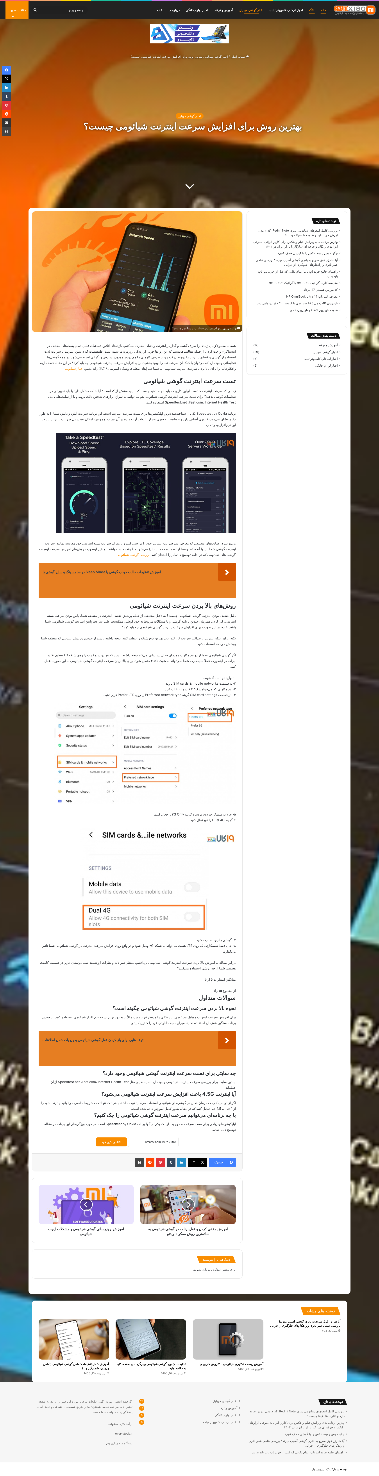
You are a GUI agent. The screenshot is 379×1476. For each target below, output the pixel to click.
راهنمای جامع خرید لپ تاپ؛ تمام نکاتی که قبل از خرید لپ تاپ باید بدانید (298, 1452)
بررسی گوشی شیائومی (133, 555)
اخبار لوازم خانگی (197, 10)
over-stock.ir (123, 1433)
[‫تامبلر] (171, 1162)
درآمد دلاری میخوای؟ (119, 1424)
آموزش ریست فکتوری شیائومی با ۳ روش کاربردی (231, 1364)
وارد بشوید (200, 1269)
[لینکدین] (181, 1162)
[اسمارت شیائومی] (355, 10)
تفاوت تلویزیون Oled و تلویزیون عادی (314, 310)
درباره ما (174, 10)
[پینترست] (160, 1162)
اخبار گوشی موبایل (251, 10)
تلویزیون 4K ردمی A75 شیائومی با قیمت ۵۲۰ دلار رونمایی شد (297, 303)
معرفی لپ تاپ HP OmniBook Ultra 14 (312, 296)
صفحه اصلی (238, 56)
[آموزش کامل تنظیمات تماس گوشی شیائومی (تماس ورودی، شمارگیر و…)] (74, 1339)
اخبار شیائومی (73, 368)
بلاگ (312, 10)
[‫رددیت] (150, 1162)
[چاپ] (139, 1162)
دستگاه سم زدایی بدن (118, 1443)
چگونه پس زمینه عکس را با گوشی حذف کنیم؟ (308, 253)
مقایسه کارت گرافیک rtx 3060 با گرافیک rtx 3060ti (303, 283)
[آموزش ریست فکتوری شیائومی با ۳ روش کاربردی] (228, 1339)
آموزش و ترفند (223, 10)
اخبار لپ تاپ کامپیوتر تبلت (286, 10)
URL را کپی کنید (111, 1142)
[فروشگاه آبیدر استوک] (189, 33)
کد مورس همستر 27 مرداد (321, 289)
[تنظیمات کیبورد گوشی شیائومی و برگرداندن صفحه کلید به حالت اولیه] (151, 1339)
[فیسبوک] (6, 70)
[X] (6, 79)
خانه (323, 10)
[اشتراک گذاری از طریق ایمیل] (6, 122)
